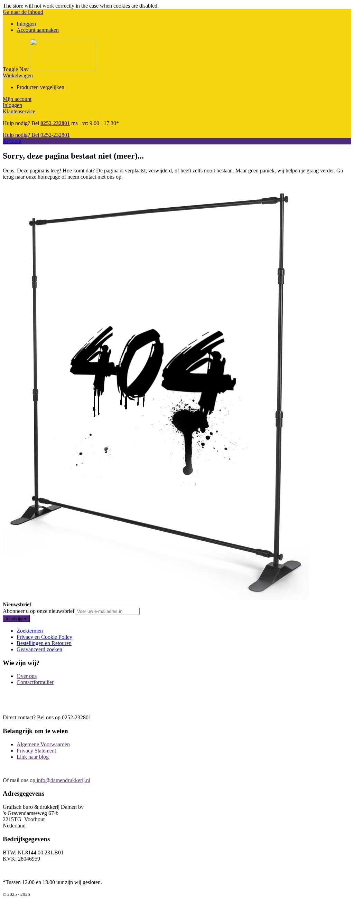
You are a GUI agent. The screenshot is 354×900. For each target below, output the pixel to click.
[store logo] (63, 69)
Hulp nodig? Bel (36, 135)
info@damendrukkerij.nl (62, 780)
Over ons (27, 676)
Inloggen (26, 24)
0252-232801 (55, 123)
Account (12, 141)
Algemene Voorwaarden (43, 744)
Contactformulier (35, 682)
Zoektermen (30, 631)
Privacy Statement (36, 751)
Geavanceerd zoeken (39, 649)
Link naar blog (33, 757)
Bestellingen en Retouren (44, 643)
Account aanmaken (38, 30)
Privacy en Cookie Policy (44, 637)
